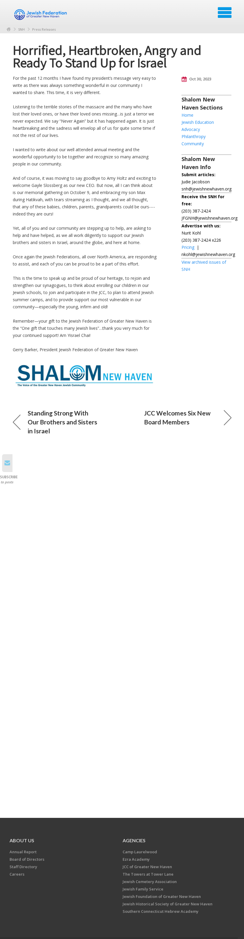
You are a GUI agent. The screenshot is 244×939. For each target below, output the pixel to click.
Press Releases (44, 29)
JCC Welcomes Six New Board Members (177, 417)
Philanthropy (194, 136)
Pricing (188, 247)
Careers (17, 874)
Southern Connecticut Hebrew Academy (160, 911)
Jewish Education (198, 122)
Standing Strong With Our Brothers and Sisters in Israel (62, 422)
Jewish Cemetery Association (150, 881)
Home (9, 29)
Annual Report (23, 851)
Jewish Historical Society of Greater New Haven (167, 904)
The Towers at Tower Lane (148, 874)
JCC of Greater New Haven (147, 866)
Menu (225, 12)
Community (193, 143)
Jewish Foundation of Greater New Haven (162, 896)
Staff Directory (23, 866)
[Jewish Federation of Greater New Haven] (41, 14)
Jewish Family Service (143, 889)
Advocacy (191, 129)
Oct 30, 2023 (199, 79)
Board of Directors (27, 859)
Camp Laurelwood (140, 851)
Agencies (134, 840)
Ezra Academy (136, 859)
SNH (21, 29)
